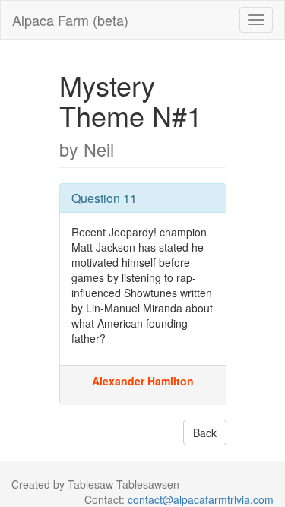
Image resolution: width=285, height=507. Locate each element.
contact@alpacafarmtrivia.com (201, 499)
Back (205, 432)
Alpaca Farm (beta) (70, 20)
